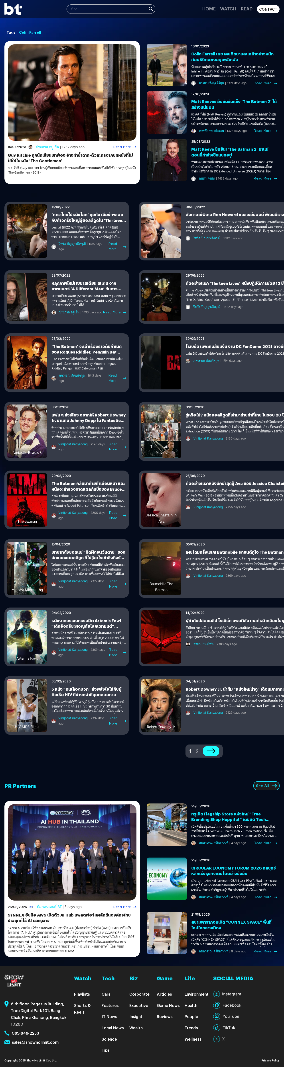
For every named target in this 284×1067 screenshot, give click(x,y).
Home (209, 8)
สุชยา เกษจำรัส (203, 644)
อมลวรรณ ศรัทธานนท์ (213, 843)
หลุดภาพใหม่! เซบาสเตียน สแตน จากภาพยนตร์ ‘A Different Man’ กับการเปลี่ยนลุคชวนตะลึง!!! (84, 288)
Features (110, 1005)
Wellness (193, 1039)
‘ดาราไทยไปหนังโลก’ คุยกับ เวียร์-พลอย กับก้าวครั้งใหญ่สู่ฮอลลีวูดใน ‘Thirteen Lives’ (87, 220)
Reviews (165, 1016)
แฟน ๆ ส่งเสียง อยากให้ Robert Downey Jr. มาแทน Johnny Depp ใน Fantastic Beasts (88, 420)
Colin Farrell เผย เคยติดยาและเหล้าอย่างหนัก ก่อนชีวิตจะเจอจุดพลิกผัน (232, 56)
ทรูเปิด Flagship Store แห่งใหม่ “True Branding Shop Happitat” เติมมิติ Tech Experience (228, 819)
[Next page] (211, 751)
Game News (168, 1005)
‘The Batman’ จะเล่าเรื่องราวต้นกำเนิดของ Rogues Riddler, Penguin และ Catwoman (86, 352)
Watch (228, 8)
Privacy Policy (271, 1060)
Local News (113, 1027)
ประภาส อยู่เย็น (47, 147)
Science (109, 1039)
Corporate (139, 994)
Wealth (136, 1027)
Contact (268, 9)
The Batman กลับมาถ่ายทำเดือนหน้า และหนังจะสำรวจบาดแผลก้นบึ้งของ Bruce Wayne (88, 489)
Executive (138, 1005)
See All (262, 786)
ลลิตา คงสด (207, 178)
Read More (122, 147)
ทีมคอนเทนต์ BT (49, 907)
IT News (109, 1016)
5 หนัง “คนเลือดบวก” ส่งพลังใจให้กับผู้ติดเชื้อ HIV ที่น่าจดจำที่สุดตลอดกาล (86, 691)
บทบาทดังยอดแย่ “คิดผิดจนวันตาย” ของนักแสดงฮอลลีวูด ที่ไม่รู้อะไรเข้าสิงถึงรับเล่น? (88, 557)
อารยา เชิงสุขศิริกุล (211, 83)
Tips (106, 1050)
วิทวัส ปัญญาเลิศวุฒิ (72, 244)
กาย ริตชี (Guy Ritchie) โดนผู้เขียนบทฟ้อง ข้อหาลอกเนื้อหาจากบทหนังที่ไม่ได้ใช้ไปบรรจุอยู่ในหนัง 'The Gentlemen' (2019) (72, 170)
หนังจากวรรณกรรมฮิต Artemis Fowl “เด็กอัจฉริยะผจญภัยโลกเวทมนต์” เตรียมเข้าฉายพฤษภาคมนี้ (86, 626)
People (191, 1016)
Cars (106, 994)
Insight (135, 1016)
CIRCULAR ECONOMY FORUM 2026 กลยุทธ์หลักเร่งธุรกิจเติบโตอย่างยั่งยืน (233, 870)
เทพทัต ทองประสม (211, 131)
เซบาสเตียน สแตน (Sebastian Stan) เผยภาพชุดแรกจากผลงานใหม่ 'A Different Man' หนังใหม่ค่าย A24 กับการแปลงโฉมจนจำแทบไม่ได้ (88, 301)
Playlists (82, 994)
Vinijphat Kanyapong (73, 444)
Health (191, 1005)
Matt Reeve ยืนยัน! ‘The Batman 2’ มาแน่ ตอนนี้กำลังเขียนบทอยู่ (229, 151)
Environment (197, 994)
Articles (164, 994)
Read (246, 8)
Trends (191, 1027)
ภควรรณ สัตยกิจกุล (72, 375)
